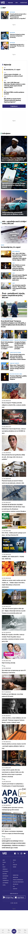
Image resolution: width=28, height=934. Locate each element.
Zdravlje (5, 869)
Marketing (15, 875)
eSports (5, 878)
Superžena (5, 876)
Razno (2, 245)
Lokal (4, 885)
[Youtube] (24, 853)
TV (13, 862)
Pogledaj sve (13, 106)
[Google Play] (8, 897)
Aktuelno (12, 12)
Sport (4, 862)
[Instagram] (21, 853)
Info (4, 860)
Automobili (5, 210)
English (15, 864)
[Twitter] (18, 853)
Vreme (14, 867)
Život (4, 867)
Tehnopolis (5, 181)
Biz (3, 864)
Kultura (5, 873)
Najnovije (10, 2)
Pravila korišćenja (18, 879)
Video (14, 860)
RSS (14, 886)
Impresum (15, 877)
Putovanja (5, 871)
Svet (13, 263)
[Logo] (3, 2)
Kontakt (15, 888)
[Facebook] (15, 853)
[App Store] (19, 897)
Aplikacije (15, 884)
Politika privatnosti (18, 882)
